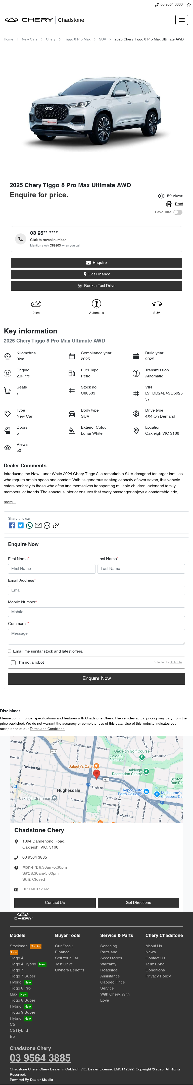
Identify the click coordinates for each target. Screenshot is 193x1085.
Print (179, 204)
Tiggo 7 (16, 970)
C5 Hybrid (19, 1031)
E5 (12, 1037)
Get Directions (138, 903)
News (151, 952)
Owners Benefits (69, 970)
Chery (51, 39)
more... (10, 502)
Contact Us (55, 903)
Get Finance (99, 274)
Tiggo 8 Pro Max (77, 39)
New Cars (29, 39)
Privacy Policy (158, 976)
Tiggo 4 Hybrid (23, 964)
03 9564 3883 (172, 4)
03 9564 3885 (34, 858)
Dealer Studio (41, 1080)
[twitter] (20, 525)
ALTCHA (176, 662)
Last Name (108, 559)
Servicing (108, 946)
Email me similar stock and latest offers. (48, 652)
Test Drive (64, 964)
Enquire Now (96, 678)
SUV (102, 39)
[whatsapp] (29, 525)
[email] (38, 525)
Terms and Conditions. (47, 729)
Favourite (163, 212)
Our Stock (64, 946)
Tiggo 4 (16, 958)
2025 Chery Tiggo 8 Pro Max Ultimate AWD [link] (149, 39)
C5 (12, 1025)
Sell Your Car (66, 958)
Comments (18, 624)
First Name (18, 559)
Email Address (22, 581)
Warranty (108, 964)
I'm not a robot (31, 663)
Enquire (100, 263)
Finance (62, 952)
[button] (181, 20)
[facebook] (12, 525)
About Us (154, 946)
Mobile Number (22, 602)
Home (8, 39)
